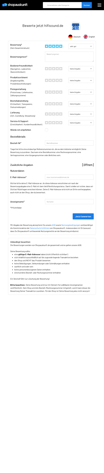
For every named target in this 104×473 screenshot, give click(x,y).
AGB (79, 245)
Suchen (87, 5)
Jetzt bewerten (83, 216)
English (92, 36)
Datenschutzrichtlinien (39, 228)
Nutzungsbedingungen (70, 225)
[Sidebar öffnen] (99, 5)
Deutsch (77, 36)
